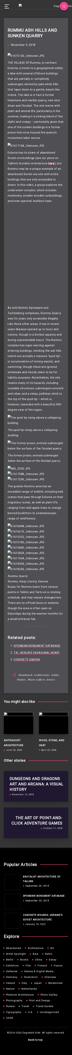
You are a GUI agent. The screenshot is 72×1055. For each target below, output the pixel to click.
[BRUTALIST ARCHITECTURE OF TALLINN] (11, 881)
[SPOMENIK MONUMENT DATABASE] (11, 900)
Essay (52, 959)
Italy (24, 983)
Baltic (55, 674)
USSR (9, 1017)
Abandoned (25, 674)
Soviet (51, 679)
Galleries (11, 971)
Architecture (42, 674)
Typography (13, 1012)
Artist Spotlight (16, 953)
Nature (21, 679)
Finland (42, 965)
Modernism (55, 983)
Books (24, 959)
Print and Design (39, 1000)
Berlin (9, 959)
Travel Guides (44, 1006)
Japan (38, 983)
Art (52, 948)
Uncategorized (49, 1012)
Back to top (35, 1039)
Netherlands (29, 988)
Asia (35, 953)
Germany (11, 977)
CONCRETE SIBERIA (27, 659)
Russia (10, 1006)
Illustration (31, 977)
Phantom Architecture (20, 994)
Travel (25, 1006)
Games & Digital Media (39, 971)
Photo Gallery (37, 679)
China (38, 959)
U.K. (30, 1012)
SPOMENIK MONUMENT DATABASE (37, 645)
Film (28, 965)
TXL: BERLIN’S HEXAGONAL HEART (37, 652)
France (58, 965)
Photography (14, 1000)
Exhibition (12, 965)
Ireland (10, 983)
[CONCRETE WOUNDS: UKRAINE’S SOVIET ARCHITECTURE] (11, 919)
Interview (50, 977)
